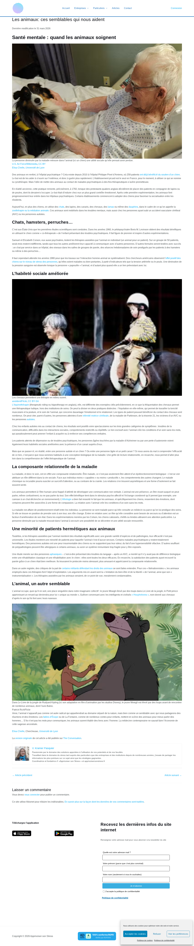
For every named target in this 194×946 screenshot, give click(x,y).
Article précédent (22, 775)
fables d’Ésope (50, 717)
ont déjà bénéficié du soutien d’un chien (160, 174)
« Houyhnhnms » (140, 595)
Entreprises (80, 8)
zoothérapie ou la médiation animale (30, 210)
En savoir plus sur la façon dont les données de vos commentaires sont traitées (104, 802)
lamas (111, 207)
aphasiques (56, 554)
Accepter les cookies (135, 934)
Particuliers (99, 8)
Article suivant (173, 775)
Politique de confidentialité (164, 940)
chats (61, 207)
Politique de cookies (145, 940)
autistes (31, 419)
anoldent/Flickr (19, 401)
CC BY (42, 164)
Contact (128, 8)
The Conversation (72, 738)
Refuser (157, 934)
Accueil (66, 8)
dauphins (133, 207)
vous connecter (32, 794)
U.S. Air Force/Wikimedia (24, 164)
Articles (115, 8)
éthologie (67, 499)
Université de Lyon (35, 167)
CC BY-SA (33, 401)
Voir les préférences (178, 934)
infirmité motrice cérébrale (96, 415)
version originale (23, 738)
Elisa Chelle (18, 167)
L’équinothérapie (20, 405)
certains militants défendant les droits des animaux (87, 568)
